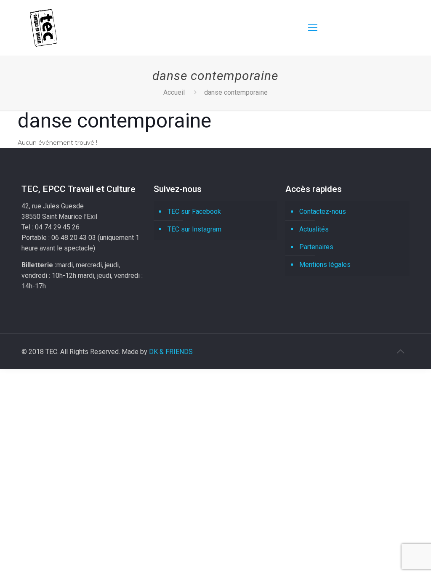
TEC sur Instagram (194, 229)
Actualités (314, 229)
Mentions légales (325, 265)
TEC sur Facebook (194, 212)
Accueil (174, 92)
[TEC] (43, 28)
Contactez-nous (322, 212)
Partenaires (316, 247)
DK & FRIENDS (171, 352)
